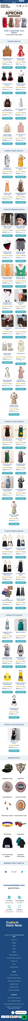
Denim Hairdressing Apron (7, 599)
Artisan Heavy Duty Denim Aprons (7, 59)
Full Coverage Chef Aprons (20, 109)
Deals (14, 949)
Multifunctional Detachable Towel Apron (7, 659)
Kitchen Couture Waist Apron (7, 227)
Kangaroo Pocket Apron (21, 439)
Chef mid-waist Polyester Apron (20, 252)
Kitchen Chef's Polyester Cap (7, 252)
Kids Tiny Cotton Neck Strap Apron (7, 439)
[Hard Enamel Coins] (20, 805)
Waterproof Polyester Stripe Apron (20, 381)
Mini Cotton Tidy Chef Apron (7, 464)
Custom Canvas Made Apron (20, 599)
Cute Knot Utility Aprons (7, 84)
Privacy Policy (14, 975)
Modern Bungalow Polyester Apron (7, 278)
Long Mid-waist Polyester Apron (7, 303)
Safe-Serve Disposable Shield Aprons (7, 110)
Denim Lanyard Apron (20, 574)
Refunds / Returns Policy (14, 978)
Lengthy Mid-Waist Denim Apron (7, 574)
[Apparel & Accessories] (20, 842)
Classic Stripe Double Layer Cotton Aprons (20, 60)
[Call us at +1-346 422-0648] (23, 6)
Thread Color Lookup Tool (14, 958)
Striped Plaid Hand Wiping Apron (20, 193)
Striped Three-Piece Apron (7, 354)
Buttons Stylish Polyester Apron (20, 278)
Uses (14, 964)
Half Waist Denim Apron (7, 548)
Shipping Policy (14, 984)
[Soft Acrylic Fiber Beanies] (7, 842)
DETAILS (14, 2)
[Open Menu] (26, 6)
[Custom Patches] (20, 787)
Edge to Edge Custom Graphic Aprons (7, 136)
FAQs (14, 946)
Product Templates (14, 990)
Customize (8, 67)
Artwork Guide (14, 967)
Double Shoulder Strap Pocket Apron (20, 465)
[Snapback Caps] (7, 768)
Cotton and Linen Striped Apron (7, 490)
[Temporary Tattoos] (7, 805)
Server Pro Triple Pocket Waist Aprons (20, 85)
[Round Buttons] (7, 787)
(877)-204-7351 (16, 998)
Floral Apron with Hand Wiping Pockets (14, 710)
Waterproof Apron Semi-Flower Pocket (20, 684)
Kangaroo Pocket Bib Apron (7, 632)
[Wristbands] (7, 824)
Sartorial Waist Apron (7, 328)
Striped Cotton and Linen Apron (14, 406)
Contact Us (14, 961)
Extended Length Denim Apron (20, 548)
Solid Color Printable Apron (7, 168)
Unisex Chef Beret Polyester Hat (21, 227)
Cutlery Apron (21, 353)
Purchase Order (14, 987)
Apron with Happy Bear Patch (14, 515)
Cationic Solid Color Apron (7, 193)
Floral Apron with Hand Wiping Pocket (21, 659)
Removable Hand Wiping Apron (7, 683)
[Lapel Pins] (20, 768)
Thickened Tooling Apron (20, 168)
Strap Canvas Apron (14, 742)
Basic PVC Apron (20, 632)
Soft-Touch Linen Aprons (21, 135)
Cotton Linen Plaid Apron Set (20, 490)
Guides (14, 952)
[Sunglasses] (20, 824)
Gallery (14, 943)
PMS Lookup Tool (14, 955)
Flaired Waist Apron (20, 303)
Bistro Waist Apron (20, 328)
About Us (14, 940)
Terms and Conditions (14, 981)
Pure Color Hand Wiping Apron (7, 380)
